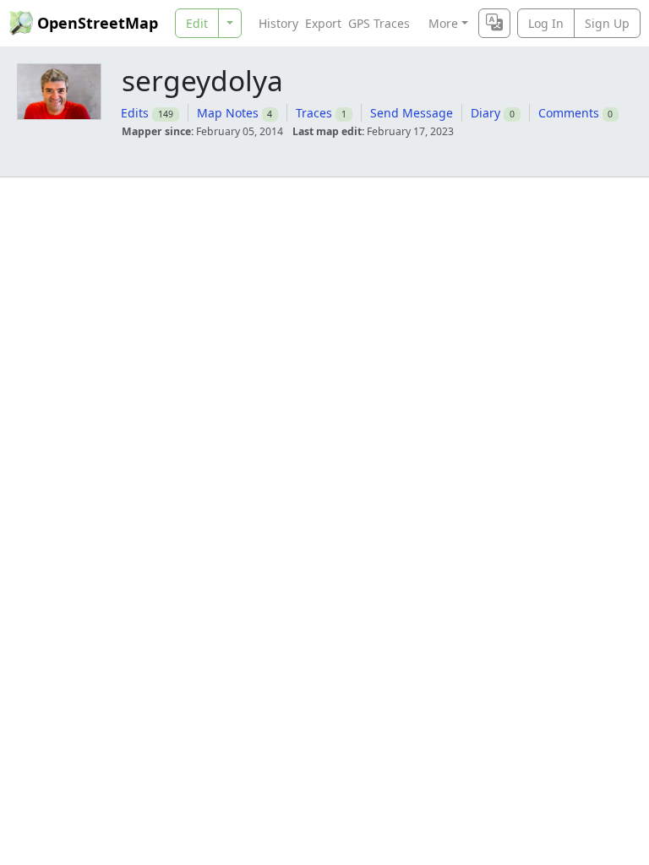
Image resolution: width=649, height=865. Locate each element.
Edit (197, 23)
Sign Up (607, 23)
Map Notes (228, 113)
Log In (546, 23)
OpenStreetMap (97, 23)
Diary (485, 113)
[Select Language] (494, 23)
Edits (135, 113)
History (278, 23)
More (443, 23)
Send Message (411, 113)
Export (323, 23)
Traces (314, 113)
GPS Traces (379, 23)
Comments (568, 113)
